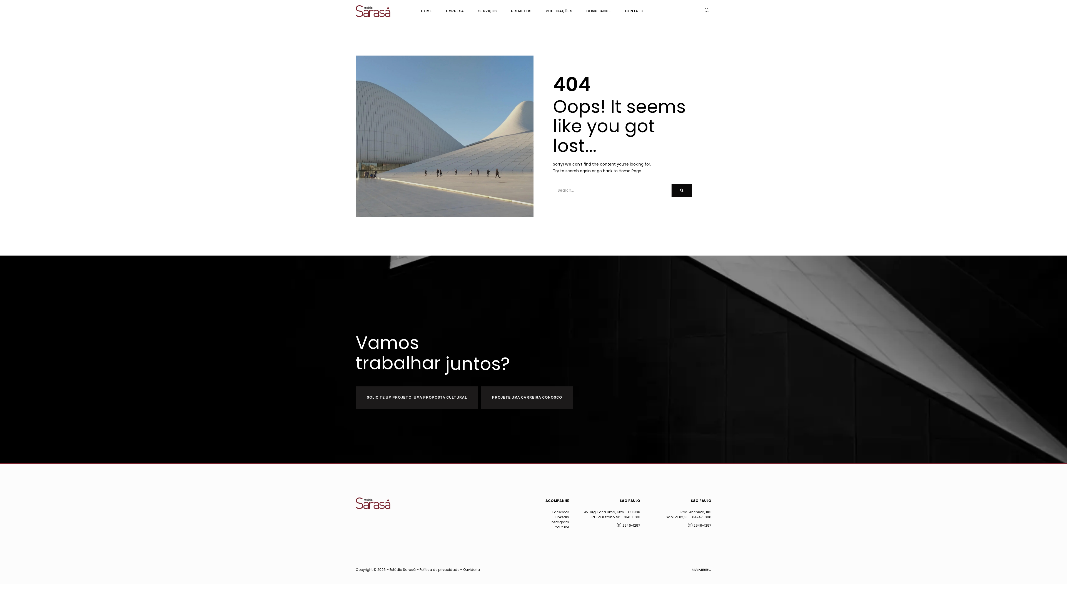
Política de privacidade (439, 569)
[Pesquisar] (682, 190)
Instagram (560, 522)
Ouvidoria (471, 569)
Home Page (630, 171)
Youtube (562, 527)
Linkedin (562, 517)
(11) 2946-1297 (628, 525)
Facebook (560, 512)
